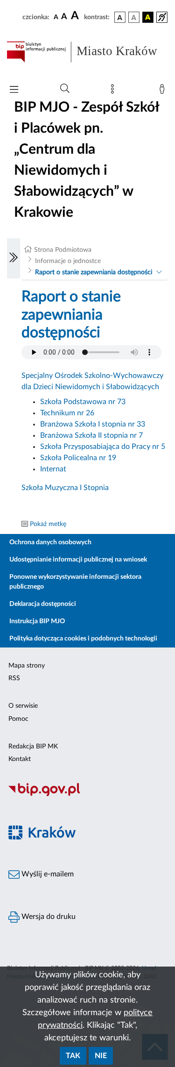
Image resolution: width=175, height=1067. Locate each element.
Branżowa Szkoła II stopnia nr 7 (91, 435)
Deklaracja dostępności (42, 604)
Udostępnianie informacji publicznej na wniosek (78, 559)
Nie (101, 1056)
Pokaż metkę (48, 524)
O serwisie (23, 706)
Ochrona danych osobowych (50, 542)
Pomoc (18, 719)
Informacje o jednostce (68, 261)
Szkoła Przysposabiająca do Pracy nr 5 (102, 446)
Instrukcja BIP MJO (37, 621)
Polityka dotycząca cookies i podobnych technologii (83, 638)
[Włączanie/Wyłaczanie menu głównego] (14, 90)
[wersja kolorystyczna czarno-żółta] (148, 17)
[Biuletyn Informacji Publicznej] (87, 795)
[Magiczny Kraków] (87, 838)
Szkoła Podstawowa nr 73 (83, 401)
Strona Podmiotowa (62, 250)
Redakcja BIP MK (33, 746)
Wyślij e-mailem (47, 874)
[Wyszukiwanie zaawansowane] (65, 88)
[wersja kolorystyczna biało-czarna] (134, 17)
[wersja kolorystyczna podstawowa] (120, 17)
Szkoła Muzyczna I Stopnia (65, 487)
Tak (73, 1056)
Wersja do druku (48, 916)
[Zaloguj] (164, 91)
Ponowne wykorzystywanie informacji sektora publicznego (75, 582)
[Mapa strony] (114, 91)
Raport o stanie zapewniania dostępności (93, 272)
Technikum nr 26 (67, 413)
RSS (14, 678)
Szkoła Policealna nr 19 (78, 458)
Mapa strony (26, 665)
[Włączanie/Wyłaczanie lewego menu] (13, 258)
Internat (53, 469)
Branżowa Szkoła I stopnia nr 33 (92, 424)
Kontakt (19, 759)
